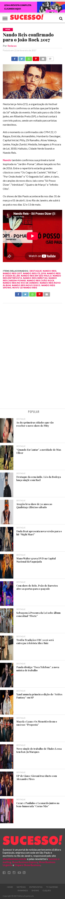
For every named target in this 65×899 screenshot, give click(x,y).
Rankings (23, 890)
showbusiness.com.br (14, 859)
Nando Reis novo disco (26, 285)
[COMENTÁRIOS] (50, 58)
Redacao (12, 45)
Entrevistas (35, 887)
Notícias (21, 887)
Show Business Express (25, 862)
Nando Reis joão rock (40, 280)
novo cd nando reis (24, 287)
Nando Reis (49, 271)
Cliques (47, 890)
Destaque (36, 271)
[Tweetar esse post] (21, 58)
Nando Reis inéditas (35, 278)
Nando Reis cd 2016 (34, 273)
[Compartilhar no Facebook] (14, 58)
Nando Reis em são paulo (36, 275)
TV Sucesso (52, 887)
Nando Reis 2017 (12, 273)
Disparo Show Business (27, 865)
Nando (7, 160)
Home (10, 887)
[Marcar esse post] (35, 58)
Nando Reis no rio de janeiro (21, 283)
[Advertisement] (33, 356)
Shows (35, 890)
